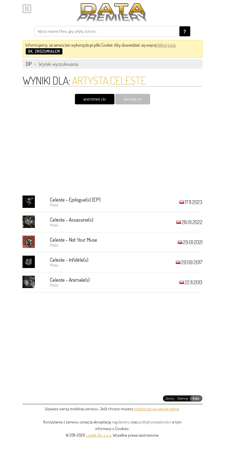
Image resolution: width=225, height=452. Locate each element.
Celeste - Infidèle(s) (69, 259)
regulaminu (121, 422)
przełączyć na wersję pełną (156, 408)
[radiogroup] (183, 398)
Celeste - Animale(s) (70, 280)
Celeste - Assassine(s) (71, 219)
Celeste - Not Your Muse (73, 239)
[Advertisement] (112, 149)
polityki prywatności (155, 422)
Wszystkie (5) (94, 99)
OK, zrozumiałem (44, 51)
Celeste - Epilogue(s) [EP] (75, 199)
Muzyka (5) (133, 99)
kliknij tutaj (167, 45)
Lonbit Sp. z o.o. (99, 435)
